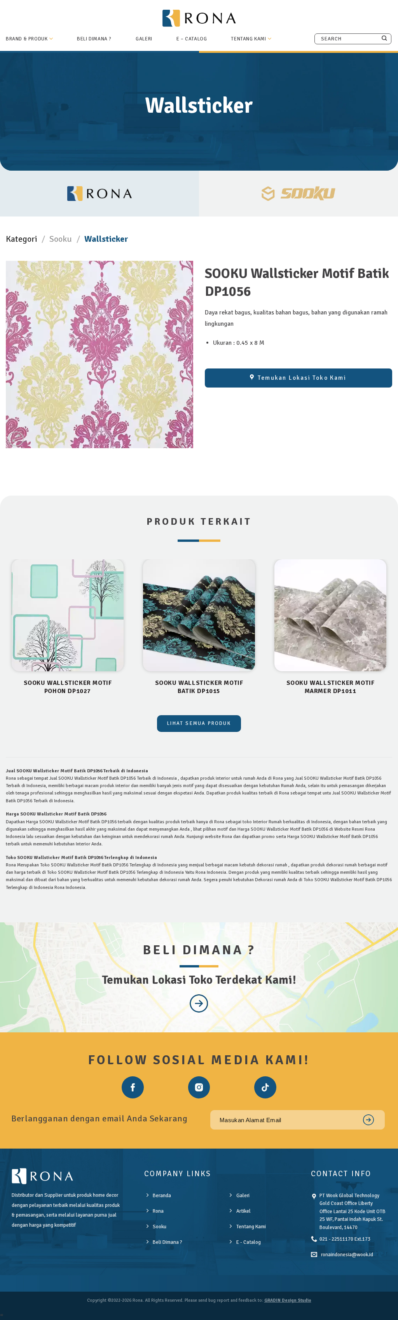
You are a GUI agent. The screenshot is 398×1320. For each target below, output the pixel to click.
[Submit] (384, 38)
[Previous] (6, 637)
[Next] (392, 637)
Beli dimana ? (94, 39)
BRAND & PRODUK (26, 39)
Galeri (144, 39)
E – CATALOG (191, 39)
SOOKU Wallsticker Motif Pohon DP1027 (68, 687)
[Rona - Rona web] (199, 18)
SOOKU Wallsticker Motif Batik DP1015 (199, 687)
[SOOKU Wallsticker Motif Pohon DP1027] (68, 615)
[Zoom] (16, 439)
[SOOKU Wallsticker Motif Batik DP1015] (199, 615)
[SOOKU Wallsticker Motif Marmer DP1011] (330, 615)
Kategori (21, 239)
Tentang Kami (248, 39)
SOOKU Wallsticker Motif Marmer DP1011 (330, 687)
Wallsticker (106, 239)
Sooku (60, 239)
